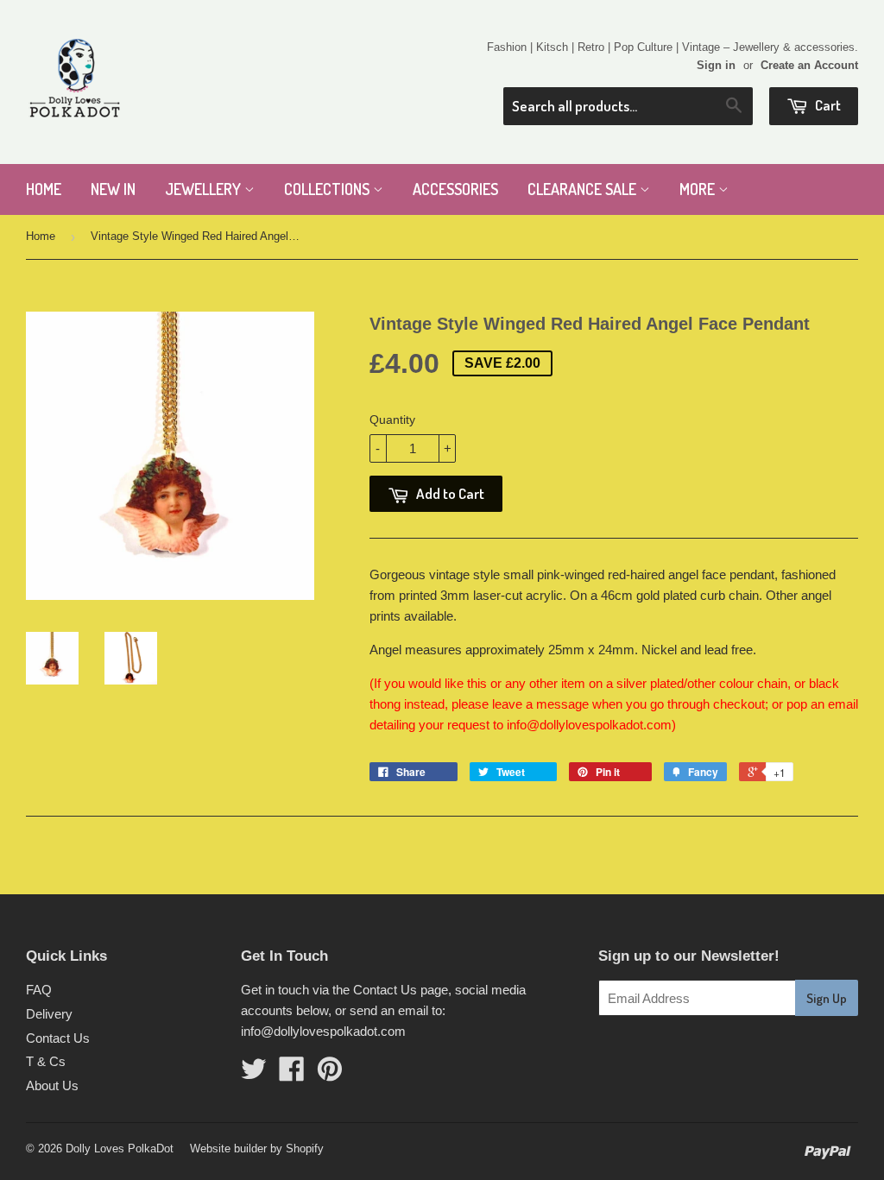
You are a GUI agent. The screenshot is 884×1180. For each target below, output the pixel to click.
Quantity (392, 419)
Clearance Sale (583, 189)
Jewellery (204, 189)
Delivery (49, 1013)
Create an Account (809, 65)
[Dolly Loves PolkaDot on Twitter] (254, 1074)
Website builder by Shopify (257, 1148)
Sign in (716, 65)
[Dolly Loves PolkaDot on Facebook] (292, 1074)
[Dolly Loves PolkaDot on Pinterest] (330, 1074)
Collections (328, 189)
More (698, 189)
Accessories (455, 189)
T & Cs (46, 1061)
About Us (52, 1085)
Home (43, 189)
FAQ (39, 989)
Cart (826, 105)
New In (113, 189)
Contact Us (58, 1038)
